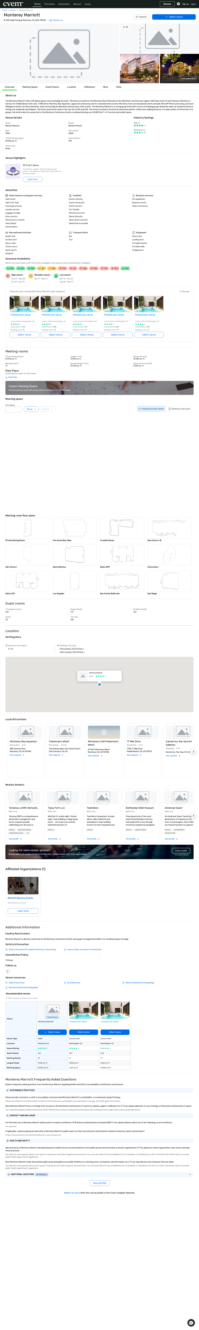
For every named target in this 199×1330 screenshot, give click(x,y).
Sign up (185, 4)
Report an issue (72, 1193)
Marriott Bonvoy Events (20, 898)
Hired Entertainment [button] (16, 833)
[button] (59, 53)
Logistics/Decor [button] (140, 830)
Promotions (49, 4)
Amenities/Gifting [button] (24, 830)
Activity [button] (11, 830)
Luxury (88, 4)
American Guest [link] (173, 807)
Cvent (4, 10)
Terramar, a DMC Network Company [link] (24, 807)
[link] (24, 797)
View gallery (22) (188, 78)
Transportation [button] (179, 830)
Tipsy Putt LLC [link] (56, 807)
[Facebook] (7, 971)
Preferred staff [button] (170, 833)
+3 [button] (27, 833)
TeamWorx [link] (93, 807)
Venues (37, 4)
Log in (193, 4)
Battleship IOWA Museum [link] (140, 807)
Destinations (64, 4)
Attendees (10, 405)
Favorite (143, 17)
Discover (77, 4)
